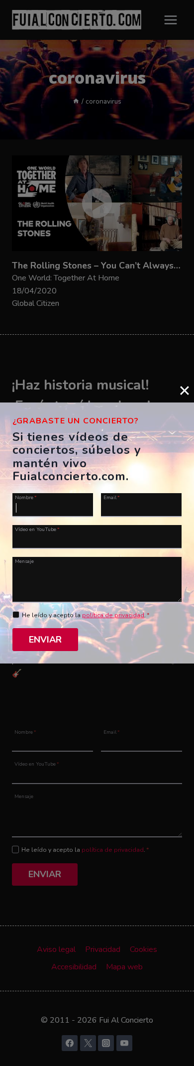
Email (111, 497)
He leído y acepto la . (86, 615)
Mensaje (24, 561)
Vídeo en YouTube (37, 529)
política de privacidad (113, 615)
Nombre (26, 497)
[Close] (184, 390)
